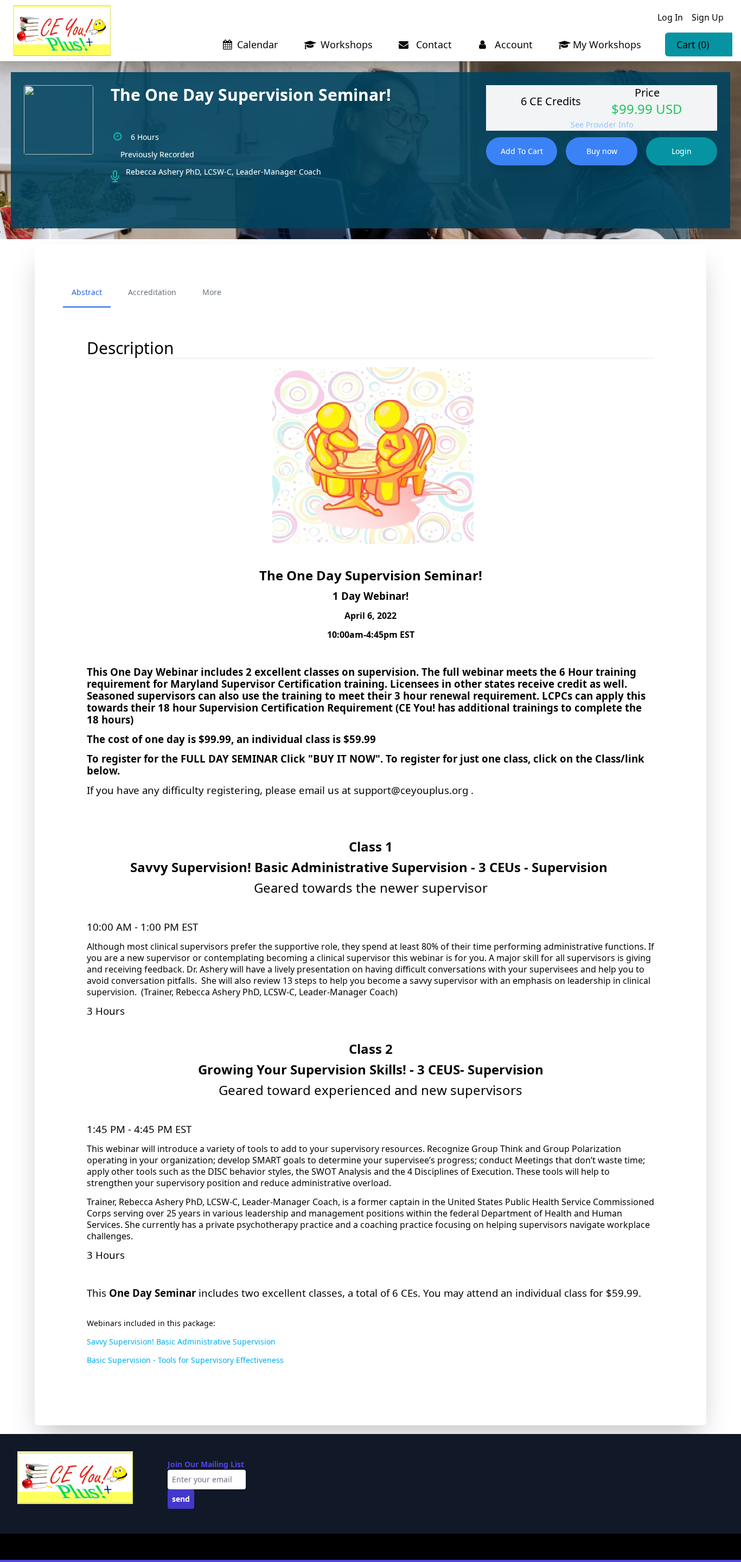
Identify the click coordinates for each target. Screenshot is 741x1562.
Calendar (257, 44)
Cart (692, 44)
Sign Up (708, 17)
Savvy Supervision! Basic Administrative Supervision (181, 1341)
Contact (432, 44)
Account (512, 44)
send (181, 1499)
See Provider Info (602, 124)
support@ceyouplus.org (411, 790)
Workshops (345, 44)
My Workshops (607, 44)
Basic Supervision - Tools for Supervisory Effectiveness (185, 1360)
